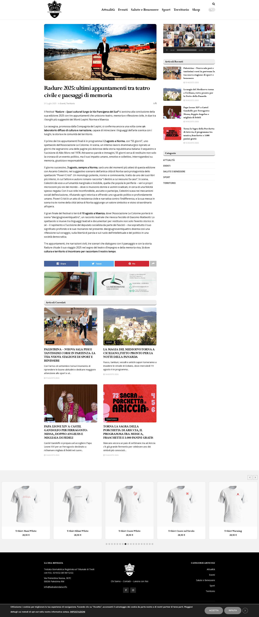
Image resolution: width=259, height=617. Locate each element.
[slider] (186, 50)
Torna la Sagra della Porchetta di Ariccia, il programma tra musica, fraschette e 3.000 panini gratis (128, 432)
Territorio (181, 10)
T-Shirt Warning (181, 531)
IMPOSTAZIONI (77, 611)
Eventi (123, 10)
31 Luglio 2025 (50, 103)
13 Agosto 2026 (111, 455)
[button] (189, 39)
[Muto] (205, 50)
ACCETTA (214, 610)
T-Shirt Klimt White (26, 531)
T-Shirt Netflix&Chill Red (233, 531)
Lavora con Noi (140, 581)
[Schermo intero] (211, 50)
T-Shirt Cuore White (78, 531)
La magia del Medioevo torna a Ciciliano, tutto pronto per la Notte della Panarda (129, 353)
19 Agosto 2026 (52, 378)
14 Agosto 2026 (111, 374)
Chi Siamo (116, 581)
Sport (166, 10)
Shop (196, 10)
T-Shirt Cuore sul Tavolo (129, 531)
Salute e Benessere (145, 10)
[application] (189, 38)
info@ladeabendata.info (55, 587)
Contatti (127, 581)
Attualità (108, 10)
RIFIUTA (233, 610)
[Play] (167, 50)
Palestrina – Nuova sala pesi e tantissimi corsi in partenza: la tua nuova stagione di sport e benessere (69, 355)
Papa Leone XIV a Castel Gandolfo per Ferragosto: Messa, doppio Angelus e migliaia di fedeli (65, 432)
